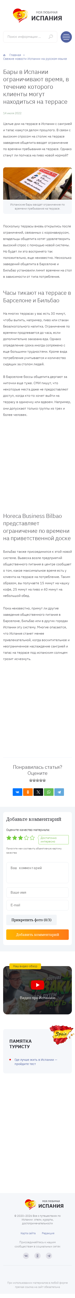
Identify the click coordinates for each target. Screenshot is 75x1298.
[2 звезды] (34, 780)
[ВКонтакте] (17, 792)
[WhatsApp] (49, 792)
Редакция (48, 1233)
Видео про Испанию (37, 997)
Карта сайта (28, 1233)
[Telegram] (59, 792)
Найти (51, 37)
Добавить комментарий (37, 934)
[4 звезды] (40, 780)
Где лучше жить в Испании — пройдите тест (36, 1062)
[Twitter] (38, 792)
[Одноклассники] (28, 792)
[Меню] (66, 37)
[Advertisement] (37, 463)
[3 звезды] (37, 780)
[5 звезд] (44, 780)
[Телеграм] (49, 1256)
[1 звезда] (30, 780)
